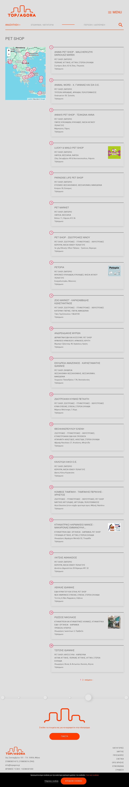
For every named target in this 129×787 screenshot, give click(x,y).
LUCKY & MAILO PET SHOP (69, 147)
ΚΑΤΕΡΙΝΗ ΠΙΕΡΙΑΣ (62, 311)
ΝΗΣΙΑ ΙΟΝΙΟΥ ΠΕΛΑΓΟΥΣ (74, 245)
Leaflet (30, 99)
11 (51, 358)
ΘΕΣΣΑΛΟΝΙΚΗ (84, 185)
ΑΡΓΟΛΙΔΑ (78, 502)
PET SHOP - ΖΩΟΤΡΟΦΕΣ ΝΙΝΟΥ (72, 237)
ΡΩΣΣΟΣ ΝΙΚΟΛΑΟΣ (65, 617)
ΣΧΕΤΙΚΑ (120, 759)
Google (43, 99)
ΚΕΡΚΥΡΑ (58, 245)
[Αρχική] (22, 11)
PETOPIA (59, 267)
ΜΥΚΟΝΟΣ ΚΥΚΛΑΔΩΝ (63, 275)
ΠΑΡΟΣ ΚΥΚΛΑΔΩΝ (62, 122)
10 (51, 328)
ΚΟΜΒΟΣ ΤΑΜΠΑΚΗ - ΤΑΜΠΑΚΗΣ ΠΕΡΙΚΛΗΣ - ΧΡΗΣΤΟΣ (78, 493)
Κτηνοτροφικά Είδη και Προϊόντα (70, 436)
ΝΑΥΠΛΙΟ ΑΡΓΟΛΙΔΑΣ (63, 502)
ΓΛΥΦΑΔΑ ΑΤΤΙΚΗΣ (62, 535)
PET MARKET (61, 207)
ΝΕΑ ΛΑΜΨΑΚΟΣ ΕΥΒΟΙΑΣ (65, 595)
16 (51, 520)
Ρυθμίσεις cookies (51, 781)
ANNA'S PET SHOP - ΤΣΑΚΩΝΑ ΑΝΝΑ (74, 114)
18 (51, 583)
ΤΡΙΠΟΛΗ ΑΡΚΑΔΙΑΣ (63, 92)
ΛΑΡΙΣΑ (57, 155)
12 (51, 394)
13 (51, 424)
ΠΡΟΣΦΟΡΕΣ (118, 755)
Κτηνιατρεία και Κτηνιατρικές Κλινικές (72, 621)
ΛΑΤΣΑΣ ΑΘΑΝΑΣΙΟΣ (65, 557)
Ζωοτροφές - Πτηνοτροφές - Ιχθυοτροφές (84, 242)
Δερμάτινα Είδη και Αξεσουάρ (68, 337)
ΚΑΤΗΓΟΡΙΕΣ (118, 748)
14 (51, 457)
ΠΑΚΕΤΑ (64, 736)
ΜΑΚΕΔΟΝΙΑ (96, 185)
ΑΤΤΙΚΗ (74, 62)
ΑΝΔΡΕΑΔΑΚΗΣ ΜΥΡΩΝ (67, 333)
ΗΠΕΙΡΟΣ (67, 628)
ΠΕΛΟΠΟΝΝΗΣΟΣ (89, 92)
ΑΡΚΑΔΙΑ (77, 92)
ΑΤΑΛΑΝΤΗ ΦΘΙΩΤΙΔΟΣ (64, 439)
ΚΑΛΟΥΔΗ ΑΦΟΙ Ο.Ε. (65, 461)
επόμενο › (89, 680)
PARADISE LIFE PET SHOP (68, 177)
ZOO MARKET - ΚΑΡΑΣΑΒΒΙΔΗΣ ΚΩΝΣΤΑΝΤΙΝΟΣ (71, 301)
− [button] (9, 54)
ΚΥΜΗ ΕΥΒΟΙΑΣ (60, 406)
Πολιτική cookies (92, 775)
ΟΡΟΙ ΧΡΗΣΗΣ (118, 762)
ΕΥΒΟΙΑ (71, 406)
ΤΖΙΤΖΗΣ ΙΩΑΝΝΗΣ (64, 650)
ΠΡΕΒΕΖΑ (58, 628)
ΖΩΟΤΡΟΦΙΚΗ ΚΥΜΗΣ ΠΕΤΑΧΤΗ (71, 398)
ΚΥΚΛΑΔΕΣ (76, 122)
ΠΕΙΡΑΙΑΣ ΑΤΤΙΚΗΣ (62, 62)
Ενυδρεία (68, 370)
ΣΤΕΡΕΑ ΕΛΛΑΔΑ (86, 62)
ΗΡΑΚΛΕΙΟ (79, 341)
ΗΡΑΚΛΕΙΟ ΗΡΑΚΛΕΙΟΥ (64, 341)
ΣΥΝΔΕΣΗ (120, 770)
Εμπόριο (68, 59)
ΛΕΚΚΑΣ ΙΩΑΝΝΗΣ (64, 587)
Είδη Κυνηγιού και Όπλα (65, 592)
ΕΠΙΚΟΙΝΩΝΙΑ (118, 766)
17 (51, 553)
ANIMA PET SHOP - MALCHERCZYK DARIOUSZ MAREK (73, 53)
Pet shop (58, 59)
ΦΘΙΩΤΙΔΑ (79, 439)
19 (51, 612)
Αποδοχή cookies (73, 781)
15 (51, 487)
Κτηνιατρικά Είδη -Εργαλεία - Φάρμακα (72, 532)
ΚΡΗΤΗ (87, 341)
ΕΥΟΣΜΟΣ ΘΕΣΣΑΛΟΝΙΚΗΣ (65, 185)
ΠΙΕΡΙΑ (74, 311)
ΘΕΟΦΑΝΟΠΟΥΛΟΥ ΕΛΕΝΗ (69, 428)
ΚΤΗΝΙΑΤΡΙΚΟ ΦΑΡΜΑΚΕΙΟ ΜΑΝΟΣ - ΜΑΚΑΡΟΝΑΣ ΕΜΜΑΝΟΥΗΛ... (74, 526)
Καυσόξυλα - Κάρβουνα (75, 655)
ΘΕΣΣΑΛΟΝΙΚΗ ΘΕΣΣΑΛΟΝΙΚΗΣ (67, 373)
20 (51, 645)
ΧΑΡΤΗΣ (120, 751)
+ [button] (9, 50)
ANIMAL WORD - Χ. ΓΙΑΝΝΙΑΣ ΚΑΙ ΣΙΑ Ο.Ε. (76, 84)
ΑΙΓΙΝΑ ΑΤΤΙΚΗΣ (61, 658)
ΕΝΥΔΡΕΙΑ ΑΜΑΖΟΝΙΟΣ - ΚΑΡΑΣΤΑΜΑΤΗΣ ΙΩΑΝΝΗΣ (77, 364)
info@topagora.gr (12, 765)
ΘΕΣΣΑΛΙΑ (66, 155)
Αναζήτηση (120, 24)
